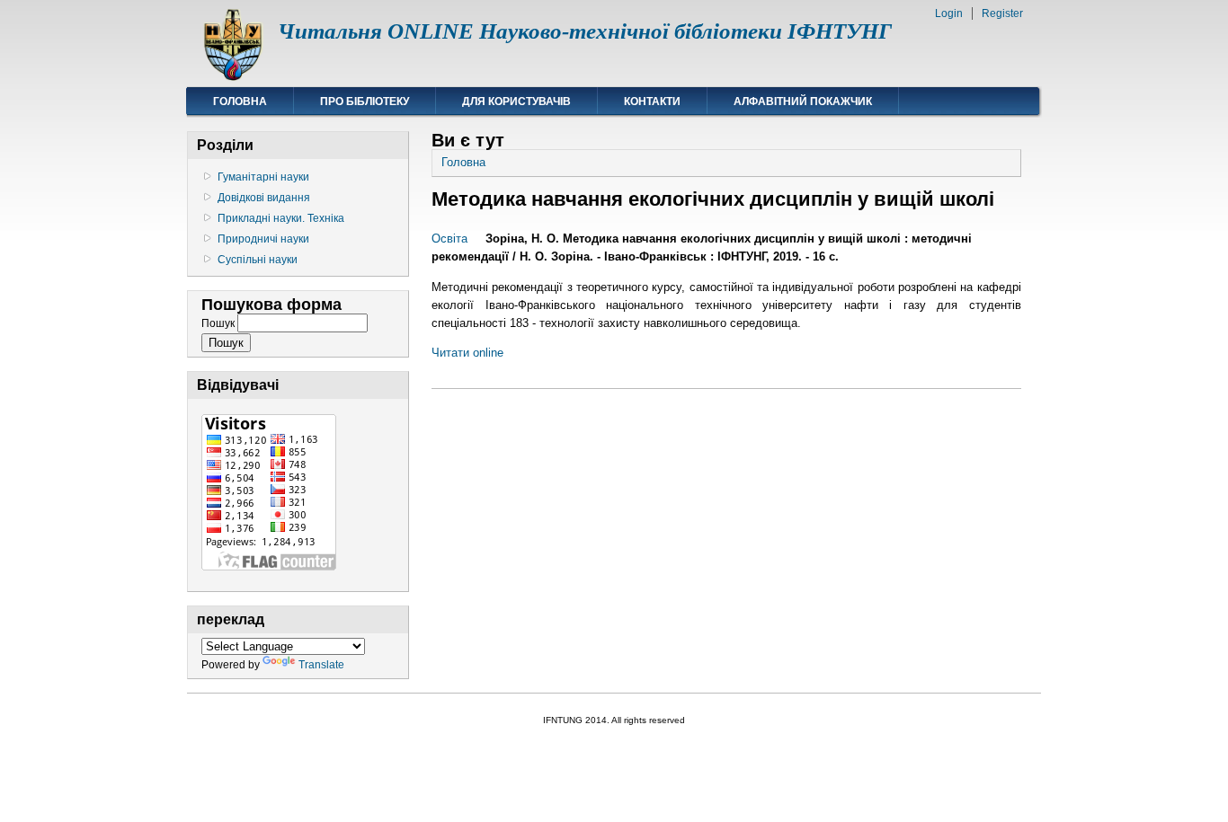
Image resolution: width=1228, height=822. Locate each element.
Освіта (449, 238)
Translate (321, 664)
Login (949, 13)
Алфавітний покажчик (803, 101)
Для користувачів (516, 101)
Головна (240, 101)
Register (1002, 13)
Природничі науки (263, 239)
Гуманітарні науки (263, 177)
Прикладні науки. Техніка (281, 218)
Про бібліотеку (364, 101)
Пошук (219, 323)
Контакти (652, 101)
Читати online (467, 352)
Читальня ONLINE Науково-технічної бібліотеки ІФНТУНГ (585, 31)
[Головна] (232, 77)
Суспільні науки (258, 259)
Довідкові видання (264, 197)
